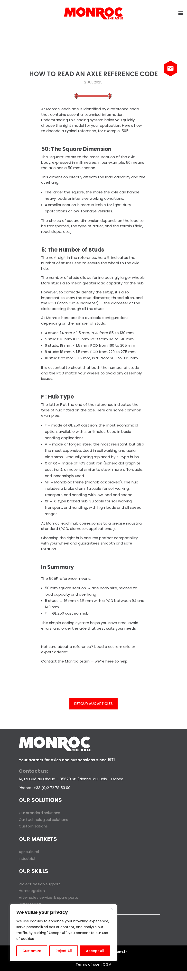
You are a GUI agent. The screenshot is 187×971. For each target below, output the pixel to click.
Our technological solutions (43, 819)
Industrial (27, 858)
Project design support (39, 884)
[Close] (112, 908)
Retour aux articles (93, 703)
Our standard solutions (39, 812)
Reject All (64, 950)
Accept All (95, 950)
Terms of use (88, 964)
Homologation (32, 890)
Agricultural (29, 851)
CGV (107, 964)
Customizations (33, 826)
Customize (31, 950)
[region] (63, 932)
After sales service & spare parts (48, 897)
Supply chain (30, 904)
